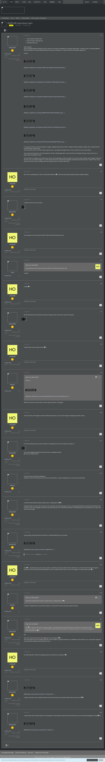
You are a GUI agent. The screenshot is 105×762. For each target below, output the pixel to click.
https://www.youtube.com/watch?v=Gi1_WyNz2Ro (40, 730)
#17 (101, 619)
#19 (101, 680)
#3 (101, 199)
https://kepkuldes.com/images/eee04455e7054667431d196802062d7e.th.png (46, 127)
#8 (101, 344)
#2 (101, 171)
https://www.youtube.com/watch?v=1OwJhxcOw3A (40, 694)
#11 (101, 440)
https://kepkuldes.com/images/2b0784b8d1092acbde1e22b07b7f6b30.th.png (45, 96)
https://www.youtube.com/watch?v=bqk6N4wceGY (40, 549)
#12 (101, 473)
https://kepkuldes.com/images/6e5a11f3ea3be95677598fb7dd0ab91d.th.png (45, 82)
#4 (101, 232)
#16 (101, 593)
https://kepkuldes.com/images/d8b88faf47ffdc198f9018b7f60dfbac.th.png (45, 112)
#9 (101, 372)
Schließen (101, 760)
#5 (101, 260)
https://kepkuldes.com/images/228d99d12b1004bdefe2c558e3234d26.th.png (45, 67)
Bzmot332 (18, 25)
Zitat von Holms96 (31, 265)
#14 (101, 532)
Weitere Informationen (92, 760)
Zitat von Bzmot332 (32, 377)
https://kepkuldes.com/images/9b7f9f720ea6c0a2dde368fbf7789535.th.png (45, 142)
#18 (101, 652)
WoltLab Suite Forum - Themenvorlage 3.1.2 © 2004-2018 (52, 757)
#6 (101, 283)
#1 (101, 35)
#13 (101, 499)
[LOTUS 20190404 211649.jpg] (26, 319)
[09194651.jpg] (25, 448)
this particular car (93, 153)
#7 (101, 311)
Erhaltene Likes (8, 54)
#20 (101, 712)
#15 (101, 564)
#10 (101, 412)
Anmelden (95, 2)
